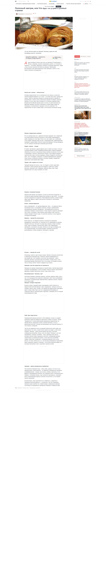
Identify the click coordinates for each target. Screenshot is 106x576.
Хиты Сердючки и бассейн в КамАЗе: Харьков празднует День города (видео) (81, 134)
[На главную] (53, 1)
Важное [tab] (88, 56)
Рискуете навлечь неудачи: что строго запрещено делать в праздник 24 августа (81, 78)
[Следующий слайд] (92, 4)
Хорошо (58, 6)
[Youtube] (85, 1)
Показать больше (81, 155)
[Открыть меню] (16, 1)
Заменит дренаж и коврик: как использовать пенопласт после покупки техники (81, 150)
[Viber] (82, 1)
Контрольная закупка (42, 3)
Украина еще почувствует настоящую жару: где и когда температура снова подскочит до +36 (82, 107)
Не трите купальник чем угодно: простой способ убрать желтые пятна (81, 71)
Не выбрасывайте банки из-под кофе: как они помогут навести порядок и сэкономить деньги (81, 93)
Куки (52, 6)
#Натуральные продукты (34, 387)
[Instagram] (89, 1)
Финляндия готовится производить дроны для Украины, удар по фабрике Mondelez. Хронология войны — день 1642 (82, 126)
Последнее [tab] (77, 56)
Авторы (86, 3)
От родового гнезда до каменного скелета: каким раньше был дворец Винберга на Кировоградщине (82, 100)
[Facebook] (80, 1)
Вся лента (76, 59)
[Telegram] (84, 1)
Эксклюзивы (51, 3)
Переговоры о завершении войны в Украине (25, 3)
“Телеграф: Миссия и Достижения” (73, 3)
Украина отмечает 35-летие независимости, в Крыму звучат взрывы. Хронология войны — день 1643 (82, 85)
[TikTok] (90, 1)
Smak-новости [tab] (83, 56)
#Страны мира (25, 387)
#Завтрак (20, 387)
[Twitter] (87, 1)
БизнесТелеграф (60, 3)
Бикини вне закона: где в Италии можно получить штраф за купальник (82, 64)
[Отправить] (28, 1)
